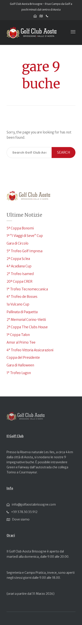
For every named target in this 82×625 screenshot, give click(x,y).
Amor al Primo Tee (21, 342)
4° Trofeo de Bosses (22, 297)
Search (63, 152)
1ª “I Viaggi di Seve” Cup (25, 236)
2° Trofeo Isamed (20, 274)
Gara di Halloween (20, 365)
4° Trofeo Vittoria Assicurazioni (30, 350)
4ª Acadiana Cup (19, 266)
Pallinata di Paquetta (22, 312)
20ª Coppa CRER (19, 281)
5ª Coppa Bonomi (20, 228)
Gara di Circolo (17, 243)
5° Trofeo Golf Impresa (24, 251)
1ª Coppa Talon (18, 335)
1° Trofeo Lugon (19, 373)
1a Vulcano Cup (18, 304)
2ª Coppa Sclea (18, 259)
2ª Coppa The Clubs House (27, 327)
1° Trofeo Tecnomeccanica (27, 289)
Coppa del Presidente (23, 357)
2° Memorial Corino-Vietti (26, 320)
